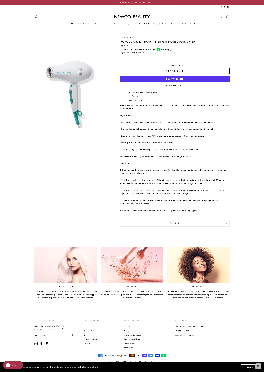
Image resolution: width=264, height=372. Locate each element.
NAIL (105, 24)
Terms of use (128, 347)
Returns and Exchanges (132, 335)
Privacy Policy (129, 343)
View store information (137, 100)
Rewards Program (90, 339)
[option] (132, 2)
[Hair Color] (65, 265)
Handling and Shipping (132, 339)
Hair (95, 24)
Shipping (123, 52)
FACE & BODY (132, 24)
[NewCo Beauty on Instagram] (36, 343)
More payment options (174, 85)
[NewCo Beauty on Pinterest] (46, 343)
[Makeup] (132, 265)
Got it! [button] (250, 367)
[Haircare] (198, 265)
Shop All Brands (78, 24)
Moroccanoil (127, 38)
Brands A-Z (88, 331)
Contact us (128, 331)
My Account (88, 327)
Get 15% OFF (89, 343)
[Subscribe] (71, 335)
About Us (127, 327)
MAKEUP (116, 24)
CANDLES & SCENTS (155, 24)
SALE (193, 24)
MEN (172, 24)
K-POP (183, 24)
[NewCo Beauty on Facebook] (41, 343)
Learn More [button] (93, 367)
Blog (85, 335)
